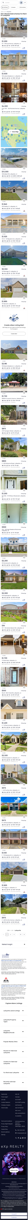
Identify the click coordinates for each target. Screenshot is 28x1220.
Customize (14, 1217)
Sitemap (3, 1134)
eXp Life (17, 1094)
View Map (15, 132)
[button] (14, 944)
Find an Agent (4, 1096)
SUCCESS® (18, 1099)
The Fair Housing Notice (20, 1195)
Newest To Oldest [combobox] (14, 7)
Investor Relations (5, 1102)
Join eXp (3, 1099)
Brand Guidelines (5, 1131)
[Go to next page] (24, 934)
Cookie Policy (4, 1129)
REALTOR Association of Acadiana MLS (11, 960)
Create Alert (14, 333)
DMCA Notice (14, 1181)
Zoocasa (17, 1096)
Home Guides (4, 1107)
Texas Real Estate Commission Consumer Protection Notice (14, 1192)
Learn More (20, 1198)
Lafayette (18, 930)
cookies (5, 1200)
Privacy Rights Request (7, 1123)
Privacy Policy (4, 1126)
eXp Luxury (18, 1110)
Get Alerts (23, 7)
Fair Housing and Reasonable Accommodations (14, 1186)
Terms (4, 1206)
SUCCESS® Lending (20, 1102)
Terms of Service (13, 1184)
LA (12, 930)
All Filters (6, 7)
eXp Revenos (18, 1105)
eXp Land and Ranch (20, 1113)
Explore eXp (4, 1094)
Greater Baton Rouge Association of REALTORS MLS (13, 986)
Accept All (14, 1214)
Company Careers (5, 1105)
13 (20, 934)
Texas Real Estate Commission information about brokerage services (14, 1191)
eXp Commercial (19, 1107)
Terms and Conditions (6, 1121)
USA (8, 930)
